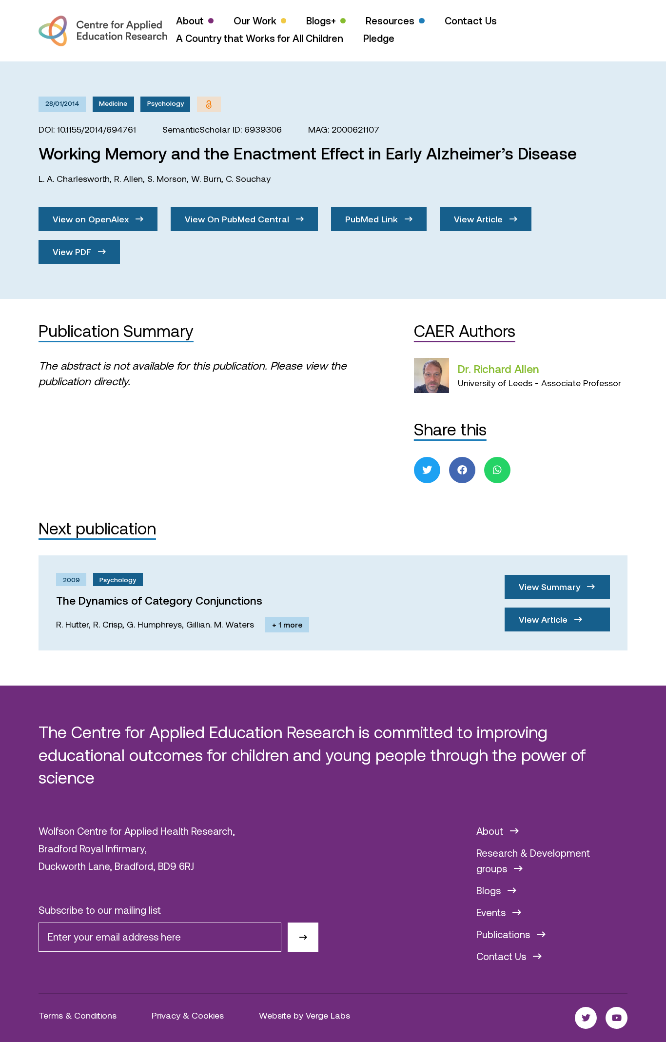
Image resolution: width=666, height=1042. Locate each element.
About (190, 20)
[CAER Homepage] (103, 31)
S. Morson (167, 178)
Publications (504, 934)
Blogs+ (321, 20)
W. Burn (206, 178)
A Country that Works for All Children (259, 38)
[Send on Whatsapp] (497, 470)
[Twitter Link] (586, 1018)
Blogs (489, 890)
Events (492, 912)
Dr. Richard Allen (498, 368)
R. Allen (128, 178)
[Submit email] (303, 937)
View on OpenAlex (92, 219)
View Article (479, 219)
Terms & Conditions (78, 1015)
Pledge (378, 38)
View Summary (551, 586)
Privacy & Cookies (188, 1015)
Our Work (255, 20)
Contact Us (471, 20)
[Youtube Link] (616, 1018)
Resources (390, 20)
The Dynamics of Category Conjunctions (159, 600)
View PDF (73, 251)
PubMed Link (372, 219)
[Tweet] (427, 470)
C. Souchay (248, 178)
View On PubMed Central (238, 219)
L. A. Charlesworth (74, 178)
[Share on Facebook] (462, 470)
